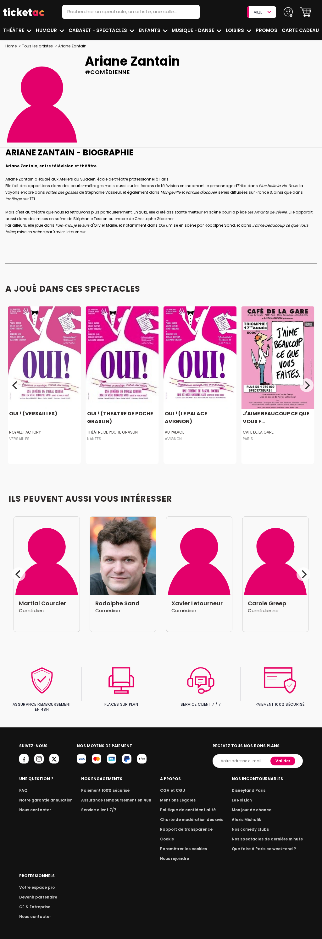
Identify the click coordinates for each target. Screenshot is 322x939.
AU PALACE (174, 432)
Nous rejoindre (174, 858)
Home (11, 46)
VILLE (258, 12)
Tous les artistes (37, 46)
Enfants (150, 30)
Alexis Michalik (246, 819)
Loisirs (235, 30)
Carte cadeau (300, 30)
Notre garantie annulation (46, 800)
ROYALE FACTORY (25, 432)
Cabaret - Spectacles (98, 30)
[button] (305, 12)
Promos (266, 30)
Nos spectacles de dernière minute (267, 839)
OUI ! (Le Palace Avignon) (186, 417)
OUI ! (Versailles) (33, 413)
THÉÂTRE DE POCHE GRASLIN (112, 432)
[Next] (307, 385)
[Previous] (15, 385)
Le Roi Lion (242, 800)
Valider (282, 761)
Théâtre (14, 30)
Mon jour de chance (251, 809)
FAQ (23, 790)
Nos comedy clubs (250, 829)
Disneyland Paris (248, 790)
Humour (47, 30)
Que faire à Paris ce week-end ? (264, 848)
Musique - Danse (193, 30)
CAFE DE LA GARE (258, 432)
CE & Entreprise (34, 906)
